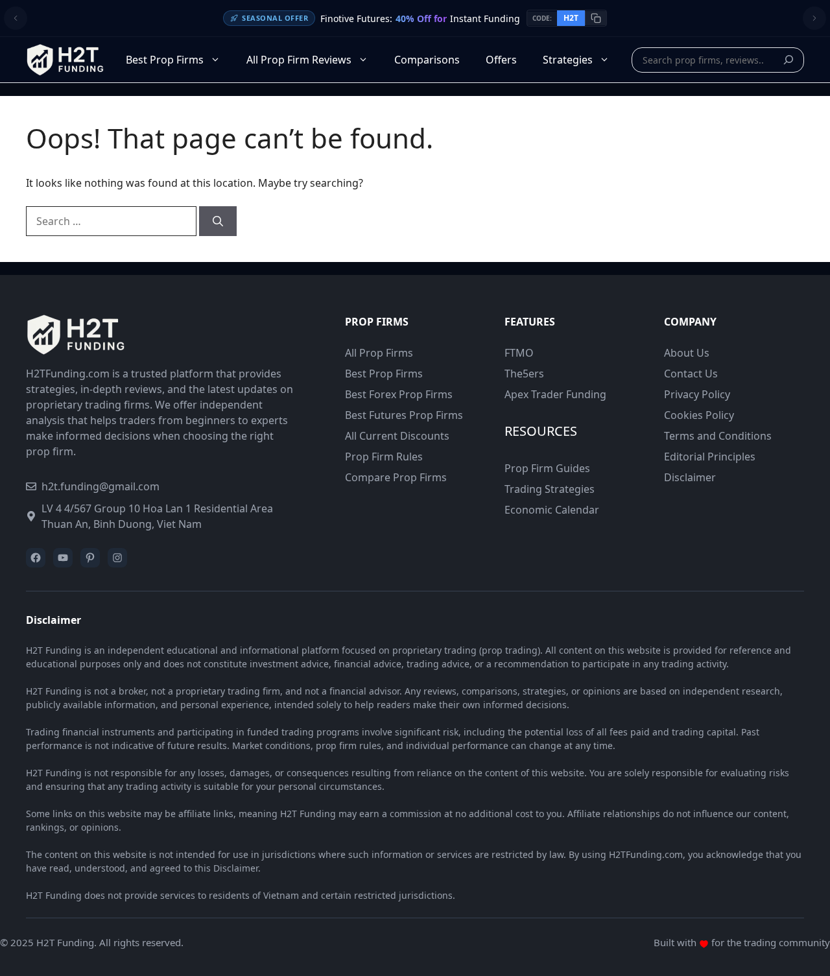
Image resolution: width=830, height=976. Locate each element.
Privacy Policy (697, 394)
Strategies (568, 60)
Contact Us (691, 373)
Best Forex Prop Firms (399, 394)
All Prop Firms (379, 353)
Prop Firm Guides (547, 468)
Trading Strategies (549, 489)
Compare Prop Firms (396, 477)
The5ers (524, 373)
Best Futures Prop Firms (404, 415)
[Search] (791, 60)
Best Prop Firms (165, 60)
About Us (686, 353)
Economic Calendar (551, 510)
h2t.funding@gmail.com (101, 486)
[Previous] (15, 18)
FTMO (519, 353)
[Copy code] (595, 18)
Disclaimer (690, 477)
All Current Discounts (397, 436)
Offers (501, 60)
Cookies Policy (699, 415)
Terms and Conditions (718, 436)
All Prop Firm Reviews (298, 60)
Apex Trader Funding (555, 394)
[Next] (814, 18)
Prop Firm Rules (384, 456)
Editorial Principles (709, 456)
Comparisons (427, 60)
